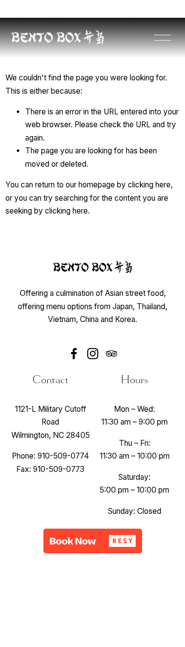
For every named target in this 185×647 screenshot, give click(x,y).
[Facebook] (74, 353)
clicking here (149, 184)
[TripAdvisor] (111, 353)
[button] (92, 541)
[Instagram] (93, 353)
